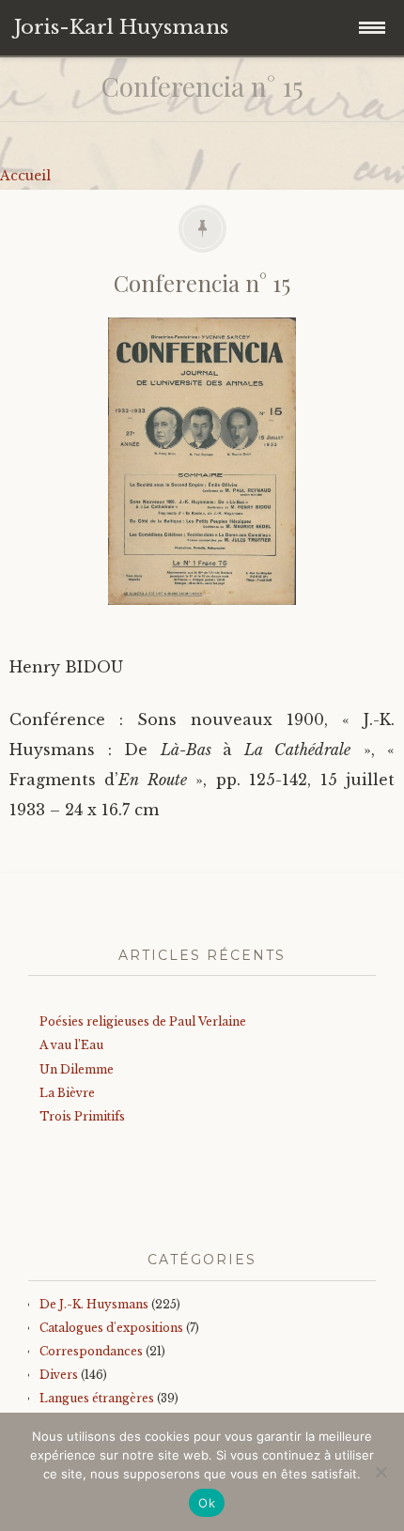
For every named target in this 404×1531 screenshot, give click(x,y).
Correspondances (91, 1351)
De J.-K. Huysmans (93, 1304)
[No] (380, 1471)
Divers (58, 1375)
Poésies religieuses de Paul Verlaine (142, 1021)
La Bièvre (67, 1093)
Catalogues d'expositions (111, 1328)
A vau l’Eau (71, 1045)
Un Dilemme (76, 1069)
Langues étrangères (96, 1398)
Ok (206, 1502)
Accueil (25, 175)
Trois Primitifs (82, 1116)
